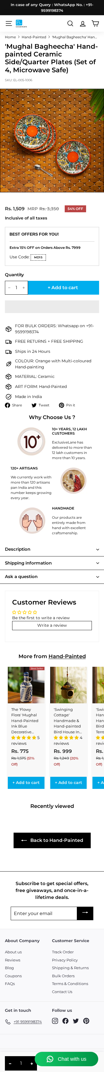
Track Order (63, 952)
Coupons (13, 975)
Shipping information (28, 563)
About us (13, 952)
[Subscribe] (85, 913)
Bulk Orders (63, 975)
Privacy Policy (65, 960)
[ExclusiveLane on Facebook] (65, 1021)
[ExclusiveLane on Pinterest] (86, 1021)
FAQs (10, 983)
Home (10, 37)
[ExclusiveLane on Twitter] (76, 1021)
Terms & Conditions (70, 983)
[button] (52, 306)
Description (17, 549)
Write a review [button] (52, 625)
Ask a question (21, 576)
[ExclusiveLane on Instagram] (55, 1021)
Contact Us (62, 991)
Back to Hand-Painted (56, 840)
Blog (9, 967)
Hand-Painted (34, 37)
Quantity (14, 274)
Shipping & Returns (70, 967)
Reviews (12, 960)
